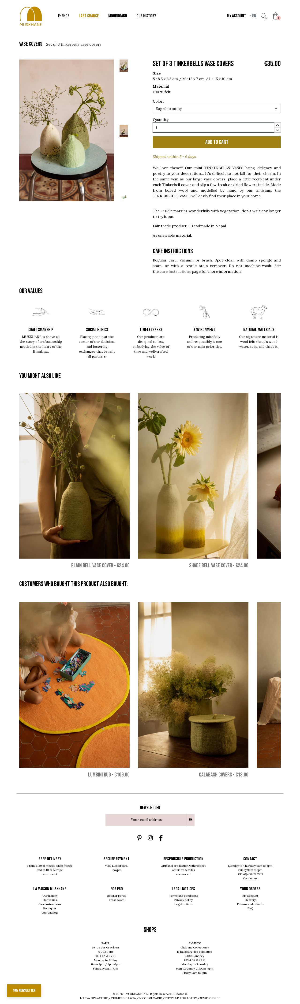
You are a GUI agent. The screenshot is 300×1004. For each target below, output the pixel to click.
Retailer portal (116, 895)
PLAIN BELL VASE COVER (92, 565)
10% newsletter (24, 990)
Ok (190, 819)
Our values (50, 900)
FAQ (250, 908)
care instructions (175, 271)
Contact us (250, 878)
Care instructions (49, 904)
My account (250, 895)
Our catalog (50, 912)
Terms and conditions (183, 895)
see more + (49, 874)
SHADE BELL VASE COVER (210, 565)
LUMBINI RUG (99, 774)
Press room (116, 900)
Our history (49, 895)
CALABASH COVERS (215, 774)
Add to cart (216, 142)
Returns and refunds (250, 904)
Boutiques (49, 908)
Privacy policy (183, 900)
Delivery (250, 900)
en (253, 16)
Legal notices (183, 904)
